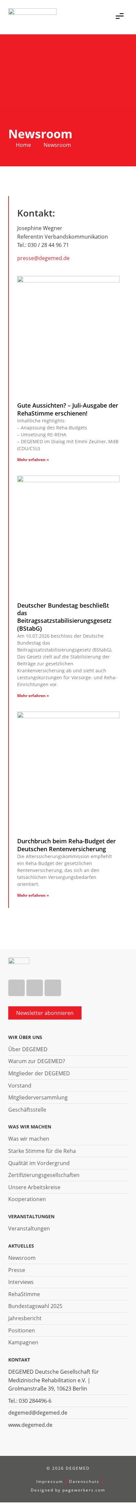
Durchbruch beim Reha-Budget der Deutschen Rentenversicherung (66, 845)
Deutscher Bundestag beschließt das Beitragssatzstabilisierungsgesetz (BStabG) (64, 616)
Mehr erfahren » (33, 459)
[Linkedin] (53, 988)
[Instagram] (34, 988)
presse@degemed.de (43, 258)
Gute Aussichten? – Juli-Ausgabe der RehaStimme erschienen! (67, 409)
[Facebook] (16, 988)
